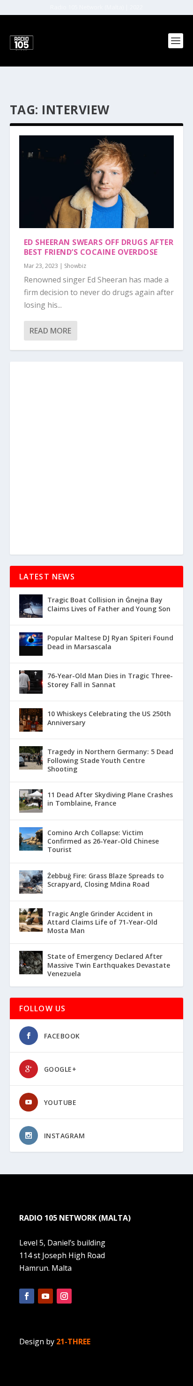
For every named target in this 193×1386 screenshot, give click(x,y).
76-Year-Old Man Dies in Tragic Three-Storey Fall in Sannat (110, 680)
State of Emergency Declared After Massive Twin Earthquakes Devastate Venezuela (108, 965)
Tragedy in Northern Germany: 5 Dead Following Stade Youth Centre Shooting (110, 760)
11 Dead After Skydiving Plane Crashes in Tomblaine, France (110, 799)
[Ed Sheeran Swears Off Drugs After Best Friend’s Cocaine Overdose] (96, 181)
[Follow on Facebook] (26, 1296)
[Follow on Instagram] (64, 1296)
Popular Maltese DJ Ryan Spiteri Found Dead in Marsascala (110, 642)
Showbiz (75, 266)
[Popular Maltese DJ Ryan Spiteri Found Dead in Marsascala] (31, 644)
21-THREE (73, 1341)
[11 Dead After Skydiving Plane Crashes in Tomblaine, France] (31, 801)
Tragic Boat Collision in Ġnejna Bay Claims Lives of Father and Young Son (109, 604)
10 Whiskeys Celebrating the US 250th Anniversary (109, 717)
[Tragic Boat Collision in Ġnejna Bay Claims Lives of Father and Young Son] (31, 606)
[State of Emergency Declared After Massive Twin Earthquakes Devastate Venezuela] (31, 962)
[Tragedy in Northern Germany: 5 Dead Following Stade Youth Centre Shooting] (31, 758)
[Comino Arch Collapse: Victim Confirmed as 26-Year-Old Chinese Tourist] (31, 839)
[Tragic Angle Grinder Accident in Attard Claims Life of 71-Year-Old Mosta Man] (31, 920)
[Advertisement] (96, 458)
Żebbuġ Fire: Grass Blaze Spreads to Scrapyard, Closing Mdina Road (105, 880)
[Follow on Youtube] (45, 1296)
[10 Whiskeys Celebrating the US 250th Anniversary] (31, 720)
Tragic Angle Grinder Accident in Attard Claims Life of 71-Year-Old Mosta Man (102, 922)
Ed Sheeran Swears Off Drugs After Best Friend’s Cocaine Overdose (99, 247)
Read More (50, 331)
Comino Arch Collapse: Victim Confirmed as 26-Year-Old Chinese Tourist (103, 841)
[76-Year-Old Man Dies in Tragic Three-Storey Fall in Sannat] (31, 682)
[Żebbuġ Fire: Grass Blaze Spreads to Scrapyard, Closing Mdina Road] (31, 882)
